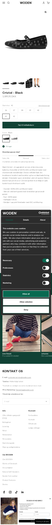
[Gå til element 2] (13, 83)
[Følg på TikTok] (16, 492)
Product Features (9, 480)
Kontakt (31, 419)
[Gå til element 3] (21, 83)
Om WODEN (7, 459)
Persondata (6, 439)
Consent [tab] (9, 220)
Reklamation (7, 435)
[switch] (45, 268)
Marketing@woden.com (25, 390)
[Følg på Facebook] (4, 492)
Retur (4, 430)
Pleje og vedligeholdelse (11, 447)
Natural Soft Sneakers (10, 472)
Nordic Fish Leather (10, 476)
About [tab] (42, 220)
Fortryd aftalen (42, 521)
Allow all (26, 294)
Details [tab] (26, 220)
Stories (5, 484)
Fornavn (21, 511)
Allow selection (26, 302)
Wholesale (32, 424)
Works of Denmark (9, 463)
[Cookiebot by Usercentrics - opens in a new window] (38, 213)
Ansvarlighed (7, 468)
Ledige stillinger (34, 428)
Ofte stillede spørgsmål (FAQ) (11, 416)
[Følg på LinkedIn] (22, 492)
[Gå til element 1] (5, 83)
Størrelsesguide (8, 443)
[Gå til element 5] (36, 83)
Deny (26, 310)
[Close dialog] (50, 498)
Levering (5, 426)
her (46, 518)
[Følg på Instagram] (10, 492)
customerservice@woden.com (19, 377)
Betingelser (6, 422)
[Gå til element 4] (29, 83)
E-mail (36, 511)
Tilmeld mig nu (34, 521)
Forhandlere (33, 415)
